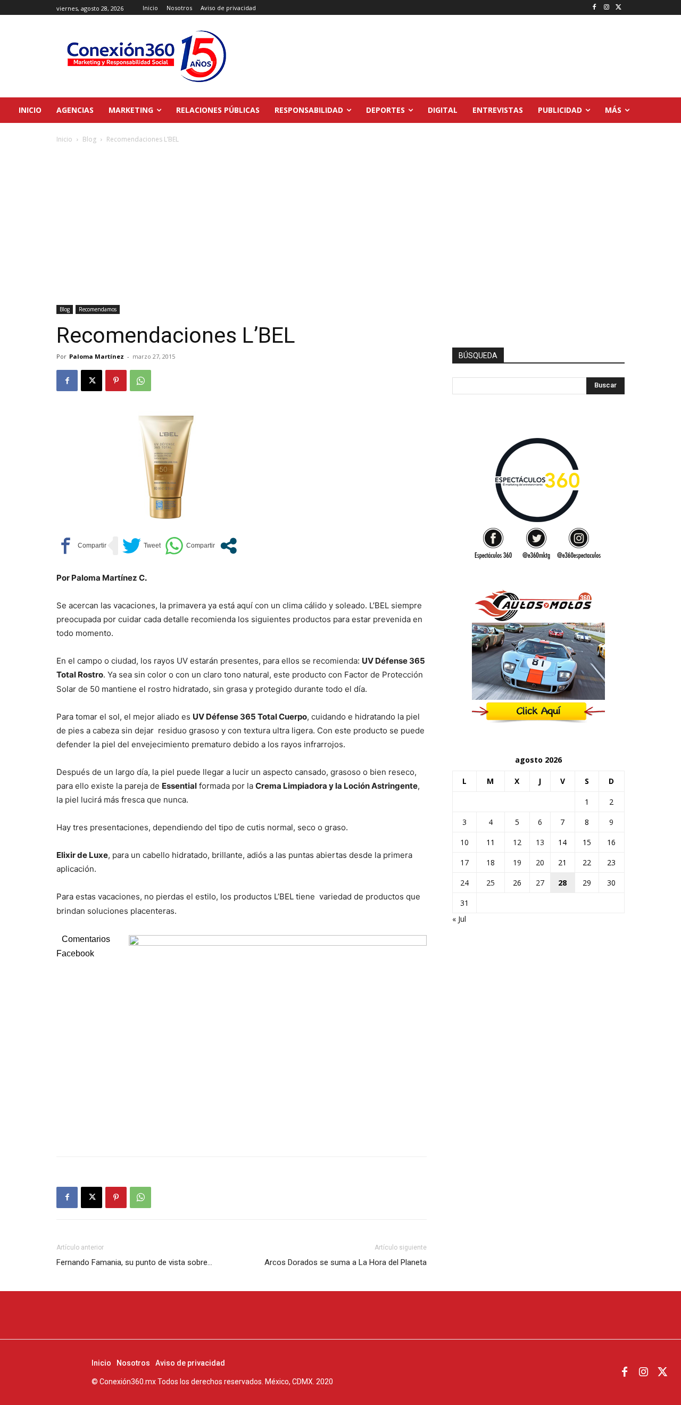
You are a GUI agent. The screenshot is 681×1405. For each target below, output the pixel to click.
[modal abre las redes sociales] (228, 545)
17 (464, 862)
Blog (89, 139)
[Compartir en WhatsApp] (190, 545)
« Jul (459, 919)
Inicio (64, 139)
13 (540, 842)
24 (464, 883)
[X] (618, 8)
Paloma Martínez (96, 356)
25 (490, 883)
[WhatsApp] (140, 380)
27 (540, 883)
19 (517, 862)
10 (464, 842)
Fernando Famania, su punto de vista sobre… (134, 1262)
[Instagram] (606, 8)
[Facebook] (594, 8)
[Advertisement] (340, 225)
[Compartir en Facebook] (81, 545)
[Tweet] (141, 545)
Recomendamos (98, 309)
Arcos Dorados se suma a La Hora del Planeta (345, 1262)
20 (540, 862)
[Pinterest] (116, 380)
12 (517, 842)
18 (490, 862)
